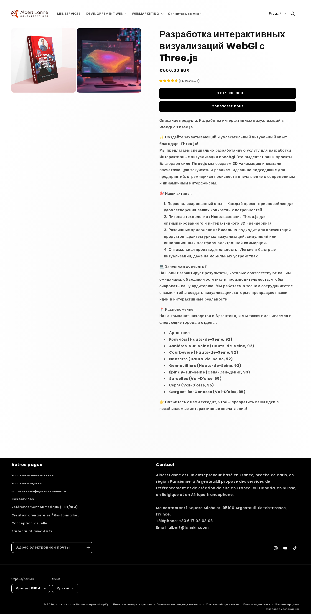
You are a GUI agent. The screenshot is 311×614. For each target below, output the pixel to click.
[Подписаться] (88, 547)
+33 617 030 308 (227, 93)
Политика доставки (256, 604)
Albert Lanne (65, 604)
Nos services (22, 499)
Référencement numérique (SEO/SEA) (44, 507)
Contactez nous (228, 106)
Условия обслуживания (222, 604)
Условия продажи (26, 483)
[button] (106, 13)
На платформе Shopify (92, 604)
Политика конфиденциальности (179, 604)
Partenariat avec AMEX (32, 531)
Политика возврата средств (132, 604)
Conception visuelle (29, 523)
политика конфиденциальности (38, 491)
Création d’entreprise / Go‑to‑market (45, 515)
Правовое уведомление (283, 609)
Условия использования (32, 475)
